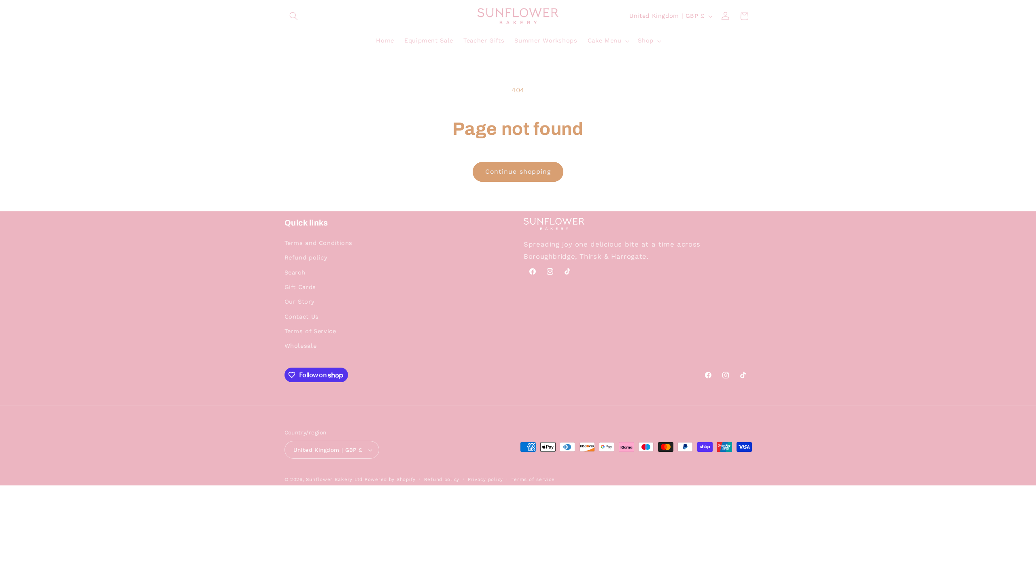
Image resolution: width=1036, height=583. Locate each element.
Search (295, 272)
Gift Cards (300, 287)
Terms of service (533, 479)
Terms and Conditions (318, 243)
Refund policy (306, 257)
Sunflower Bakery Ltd (334, 479)
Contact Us (301, 316)
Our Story (299, 301)
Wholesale (300, 345)
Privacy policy (485, 479)
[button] (293, 16)
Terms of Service (310, 331)
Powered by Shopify (390, 479)
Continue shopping (518, 171)
